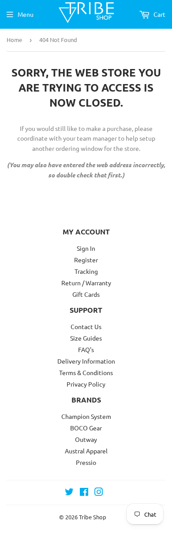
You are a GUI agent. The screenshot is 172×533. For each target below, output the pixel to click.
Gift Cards (86, 294)
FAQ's (86, 349)
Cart (158, 14)
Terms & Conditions (86, 372)
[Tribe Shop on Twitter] (69, 493)
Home (14, 39)
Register (86, 260)
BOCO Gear (86, 428)
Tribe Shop (92, 517)
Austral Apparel (86, 451)
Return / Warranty (86, 283)
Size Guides (86, 338)
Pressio (86, 462)
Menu (26, 14)
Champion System (86, 416)
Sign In (86, 248)
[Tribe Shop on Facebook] (84, 493)
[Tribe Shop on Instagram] (98, 493)
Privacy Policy (86, 384)
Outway (86, 439)
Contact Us (86, 326)
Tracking (86, 271)
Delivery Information (86, 361)
